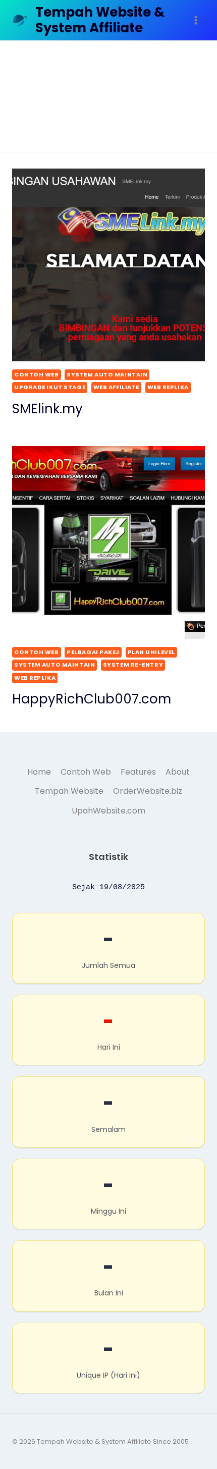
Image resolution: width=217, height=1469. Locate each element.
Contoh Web (36, 374)
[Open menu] (195, 20)
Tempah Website (69, 791)
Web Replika (168, 387)
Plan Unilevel (151, 652)
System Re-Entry (133, 665)
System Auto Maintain (107, 374)
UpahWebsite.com (108, 811)
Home (39, 772)
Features (138, 772)
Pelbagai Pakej (93, 652)
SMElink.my (47, 409)
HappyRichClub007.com (91, 699)
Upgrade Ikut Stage (49, 387)
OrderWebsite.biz (147, 791)
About (178, 772)
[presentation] (108, 265)
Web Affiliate (116, 387)
